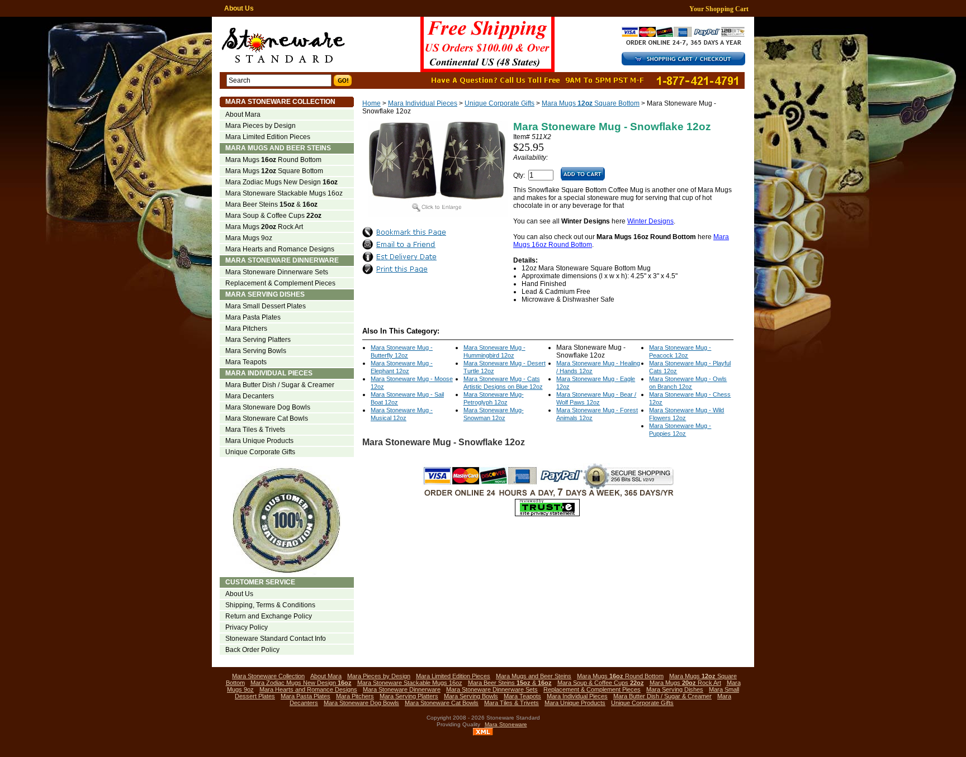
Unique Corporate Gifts (499, 103)
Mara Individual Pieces (422, 103)
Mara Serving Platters (258, 340)
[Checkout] (686, 63)
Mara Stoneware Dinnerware (282, 260)
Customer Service (260, 582)
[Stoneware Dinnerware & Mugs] (416, 44)
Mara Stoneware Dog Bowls (267, 407)
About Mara (243, 114)
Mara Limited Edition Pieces (267, 137)
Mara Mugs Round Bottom (273, 160)
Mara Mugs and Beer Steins (278, 148)
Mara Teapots (246, 362)
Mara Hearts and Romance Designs (279, 249)
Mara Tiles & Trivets (255, 430)
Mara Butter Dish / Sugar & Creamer (279, 385)
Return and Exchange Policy (268, 616)
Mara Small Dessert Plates (265, 306)
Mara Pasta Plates (253, 317)
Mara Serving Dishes (265, 294)
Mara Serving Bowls (255, 351)
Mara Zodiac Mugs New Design (281, 182)
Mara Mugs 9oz (248, 238)
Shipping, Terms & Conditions (270, 605)
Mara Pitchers (246, 328)
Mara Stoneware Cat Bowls (266, 418)
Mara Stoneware (506, 724)
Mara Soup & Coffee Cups (273, 216)
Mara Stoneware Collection (280, 102)
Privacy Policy (246, 627)
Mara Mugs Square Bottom (591, 103)
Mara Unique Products (259, 441)
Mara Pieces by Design (260, 126)
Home (371, 103)
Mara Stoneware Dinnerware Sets (276, 272)
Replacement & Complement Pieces (280, 283)
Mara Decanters (249, 396)
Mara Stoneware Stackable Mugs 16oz (284, 193)
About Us (239, 8)
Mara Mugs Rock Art (264, 227)
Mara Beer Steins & (271, 204)
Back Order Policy (252, 650)
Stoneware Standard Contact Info (275, 638)
